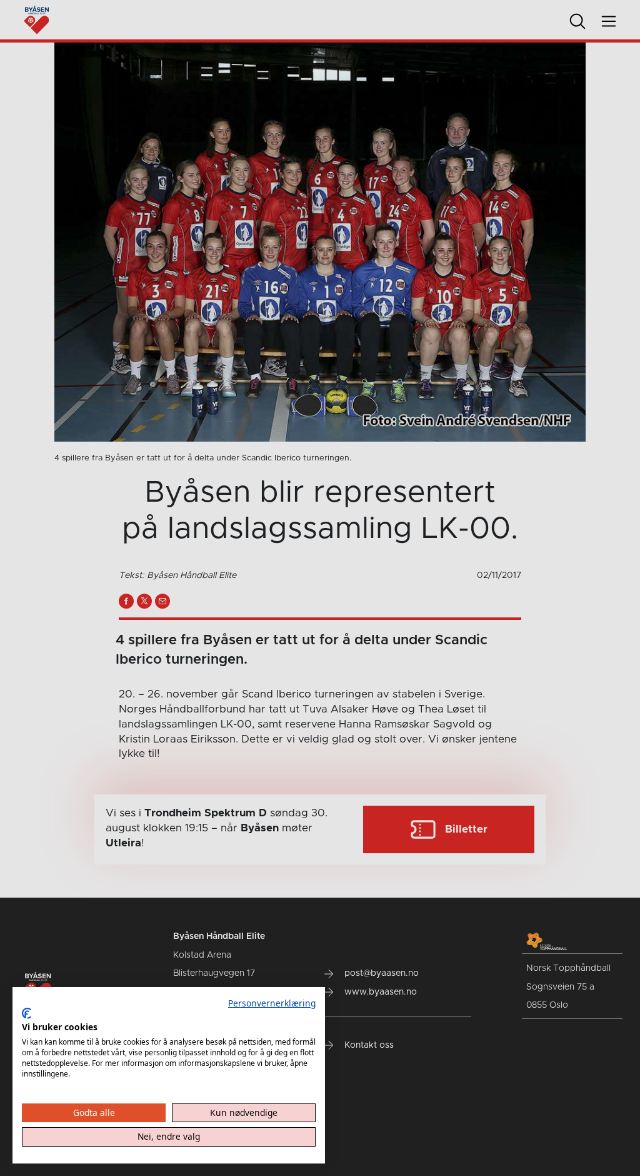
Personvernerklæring (272, 1003)
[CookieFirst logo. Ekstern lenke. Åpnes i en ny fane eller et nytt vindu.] (26, 1013)
